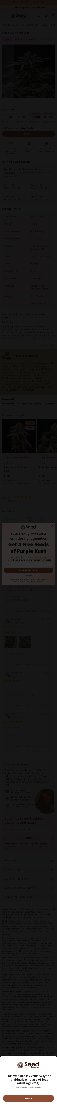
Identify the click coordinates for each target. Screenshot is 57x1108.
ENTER (28, 1098)
